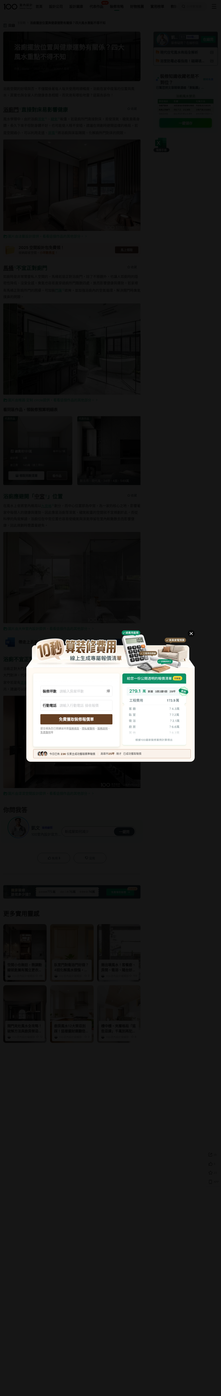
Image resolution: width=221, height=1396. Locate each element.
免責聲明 (45, 732)
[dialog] (110, 698)
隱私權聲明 (88, 728)
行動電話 (50, 705)
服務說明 (102, 728)
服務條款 (74, 728)
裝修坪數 (50, 691)
